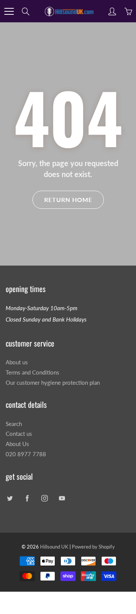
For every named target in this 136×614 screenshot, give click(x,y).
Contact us (19, 434)
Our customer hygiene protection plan (53, 382)
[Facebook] (27, 498)
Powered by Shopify (93, 547)
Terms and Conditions (32, 372)
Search (14, 424)
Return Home (68, 199)
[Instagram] (44, 498)
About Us (17, 444)
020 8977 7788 (26, 454)
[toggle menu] (8, 11)
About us (17, 362)
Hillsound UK (54, 547)
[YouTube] (61, 498)
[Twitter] (9, 498)
